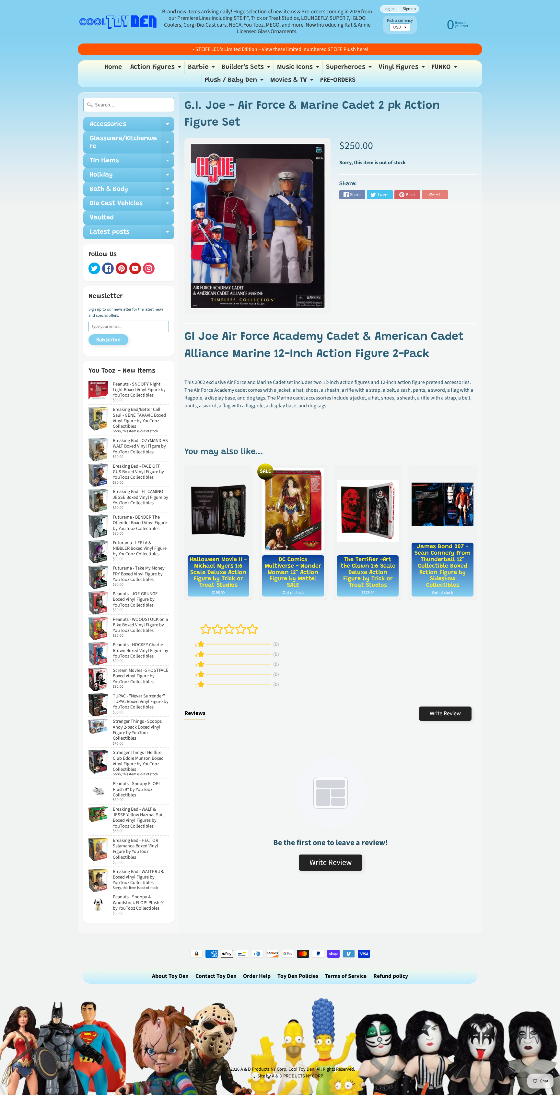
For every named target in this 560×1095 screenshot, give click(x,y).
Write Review (445, 713)
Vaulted (102, 218)
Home (113, 67)
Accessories (132, 126)
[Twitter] (94, 268)
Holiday (132, 177)
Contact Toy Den (216, 976)
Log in (388, 9)
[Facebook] (108, 268)
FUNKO (445, 69)
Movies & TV (292, 82)
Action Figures (156, 69)
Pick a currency (400, 20)
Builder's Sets (247, 69)
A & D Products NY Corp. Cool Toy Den (277, 1069)
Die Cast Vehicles (132, 205)
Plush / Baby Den (235, 82)
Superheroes (349, 69)
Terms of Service (346, 976)
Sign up (409, 9)
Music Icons (299, 69)
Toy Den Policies (297, 976)
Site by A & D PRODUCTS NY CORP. (290, 1076)
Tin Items (132, 162)
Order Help (257, 976)
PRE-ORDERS (338, 80)
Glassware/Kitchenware (132, 142)
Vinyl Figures (402, 69)
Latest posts (132, 234)
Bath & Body (132, 191)
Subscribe (108, 340)
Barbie (202, 69)
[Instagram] (149, 268)
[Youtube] (135, 268)
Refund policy (390, 976)
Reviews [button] (194, 713)
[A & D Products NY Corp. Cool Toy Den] (118, 21)
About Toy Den (170, 976)
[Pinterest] (121, 268)
